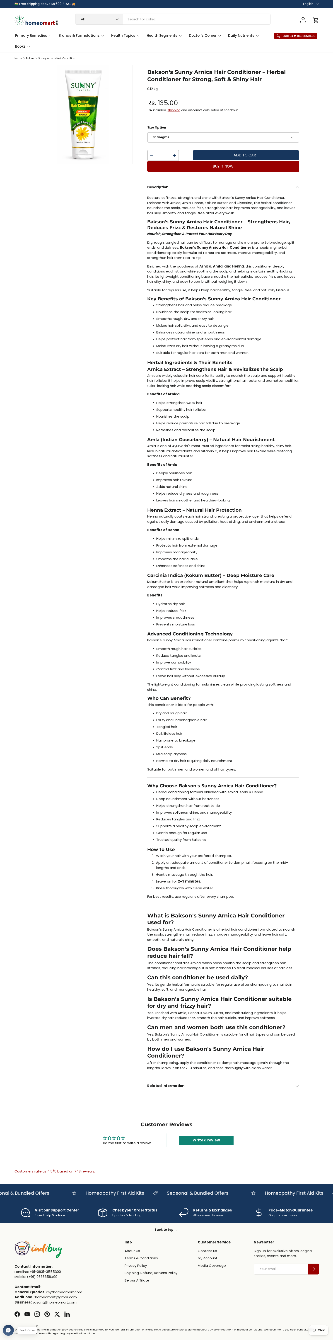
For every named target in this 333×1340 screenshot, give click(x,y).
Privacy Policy (136, 1265)
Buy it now (223, 166)
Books (20, 46)
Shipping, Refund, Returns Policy (151, 1272)
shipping (174, 110)
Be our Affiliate (137, 1280)
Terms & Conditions (141, 1258)
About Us (132, 1250)
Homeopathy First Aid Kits (102, 1193)
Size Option (156, 127)
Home (18, 58)
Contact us (207, 1250)
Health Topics (123, 35)
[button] (316, 20)
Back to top (164, 1230)
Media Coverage (212, 1265)
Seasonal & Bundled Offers (185, 1193)
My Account (207, 1258)
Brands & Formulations (79, 35)
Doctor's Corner (203, 35)
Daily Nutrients (241, 35)
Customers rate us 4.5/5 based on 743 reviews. (54, 1171)
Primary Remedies (31, 35)
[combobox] (172, 19)
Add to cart (246, 155)
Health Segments (162, 35)
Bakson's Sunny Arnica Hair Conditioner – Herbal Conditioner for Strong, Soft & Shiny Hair (51, 58)
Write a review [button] (206, 1140)
